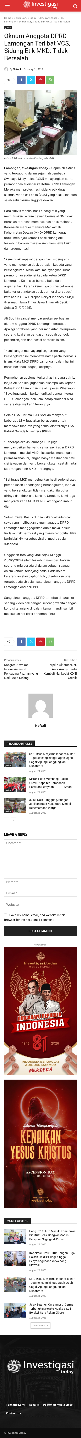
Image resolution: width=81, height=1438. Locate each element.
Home (7, 18)
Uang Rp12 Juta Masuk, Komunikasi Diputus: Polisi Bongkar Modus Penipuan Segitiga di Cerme (52, 1235)
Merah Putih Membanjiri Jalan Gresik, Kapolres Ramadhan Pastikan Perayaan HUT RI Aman (50, 783)
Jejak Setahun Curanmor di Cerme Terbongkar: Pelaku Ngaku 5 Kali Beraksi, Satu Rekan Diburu (51, 1308)
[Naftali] (7, 69)
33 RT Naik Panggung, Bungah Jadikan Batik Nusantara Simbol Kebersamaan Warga (50, 804)
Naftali (17, 69)
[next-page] (13, 820)
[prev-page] (6, 820)
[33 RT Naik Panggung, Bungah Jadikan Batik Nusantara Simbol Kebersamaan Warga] (15, 805)
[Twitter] (31, 80)
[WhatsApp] (50, 80)
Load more (39, 1325)
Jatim (33, 18)
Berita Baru (20, 18)
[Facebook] (21, 80)
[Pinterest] (40, 80)
